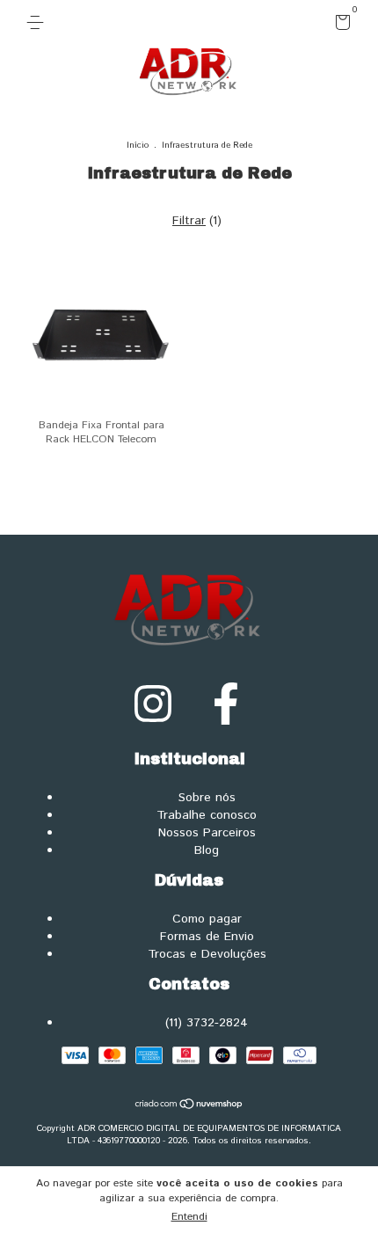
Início (138, 145)
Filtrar (189, 221)
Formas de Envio (207, 936)
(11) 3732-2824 (206, 1023)
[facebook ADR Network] (226, 705)
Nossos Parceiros (207, 833)
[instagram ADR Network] (153, 705)
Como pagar (207, 919)
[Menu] (38, 22)
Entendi (189, 1216)
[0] (340, 26)
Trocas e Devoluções (207, 954)
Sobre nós (207, 797)
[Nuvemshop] (189, 1106)
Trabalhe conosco (206, 815)
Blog (206, 850)
